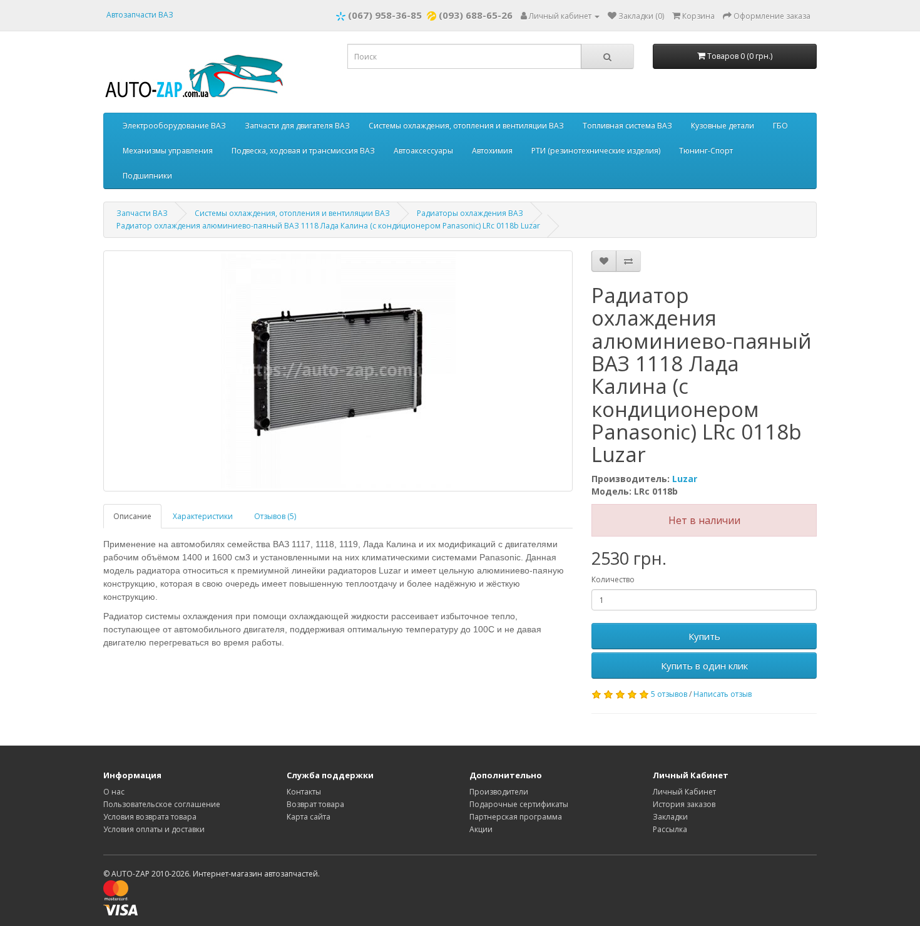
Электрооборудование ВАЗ (174, 125)
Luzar (684, 479)
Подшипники (147, 175)
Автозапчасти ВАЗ (139, 14)
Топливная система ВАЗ (627, 125)
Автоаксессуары (423, 150)
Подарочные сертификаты (518, 804)
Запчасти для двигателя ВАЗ (297, 125)
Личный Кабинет (684, 791)
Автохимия (492, 150)
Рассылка (670, 829)
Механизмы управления (168, 150)
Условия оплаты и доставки (154, 829)
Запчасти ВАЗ (142, 213)
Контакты (304, 791)
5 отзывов (669, 694)
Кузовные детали (722, 125)
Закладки (670, 816)
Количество (613, 579)
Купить (704, 636)
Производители (498, 791)
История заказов (684, 804)
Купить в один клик (704, 665)
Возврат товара (315, 804)
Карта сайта (308, 816)
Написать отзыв (722, 694)
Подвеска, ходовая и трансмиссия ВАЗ (303, 150)
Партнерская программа (515, 816)
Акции (481, 829)
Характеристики (203, 516)
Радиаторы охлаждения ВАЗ (470, 213)
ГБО (780, 125)
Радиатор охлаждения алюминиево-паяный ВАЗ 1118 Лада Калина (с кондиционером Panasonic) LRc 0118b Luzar (328, 225)
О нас (114, 791)
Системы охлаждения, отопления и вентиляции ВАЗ (466, 125)
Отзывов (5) (275, 516)
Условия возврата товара (150, 816)
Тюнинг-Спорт (706, 150)
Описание (132, 516)
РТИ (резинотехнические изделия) (595, 150)
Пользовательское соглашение (161, 804)
